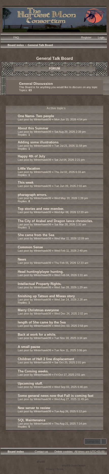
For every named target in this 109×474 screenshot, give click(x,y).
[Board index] (54, 18)
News (22, 259)
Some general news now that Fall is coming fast (55, 396)
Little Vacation (29, 168)
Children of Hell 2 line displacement (46, 359)
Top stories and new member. (41, 209)
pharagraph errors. (32, 195)
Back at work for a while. (37, 334)
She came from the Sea (36, 235)
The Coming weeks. (33, 371)
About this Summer (33, 128)
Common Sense (30, 247)
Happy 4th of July (31, 156)
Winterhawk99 (42, 119)
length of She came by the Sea (42, 322)
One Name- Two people (36, 116)
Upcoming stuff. (30, 383)
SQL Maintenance (31, 420)
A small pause (29, 347)
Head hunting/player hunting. (41, 272)
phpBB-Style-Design (74, 465)
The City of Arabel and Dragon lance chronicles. (55, 221)
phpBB (41, 461)
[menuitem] (14, 37)
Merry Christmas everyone (38, 310)
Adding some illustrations (38, 142)
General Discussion (36, 84)
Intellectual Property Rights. (40, 284)
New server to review (34, 408)
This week (25, 182)
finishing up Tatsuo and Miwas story (46, 296)
